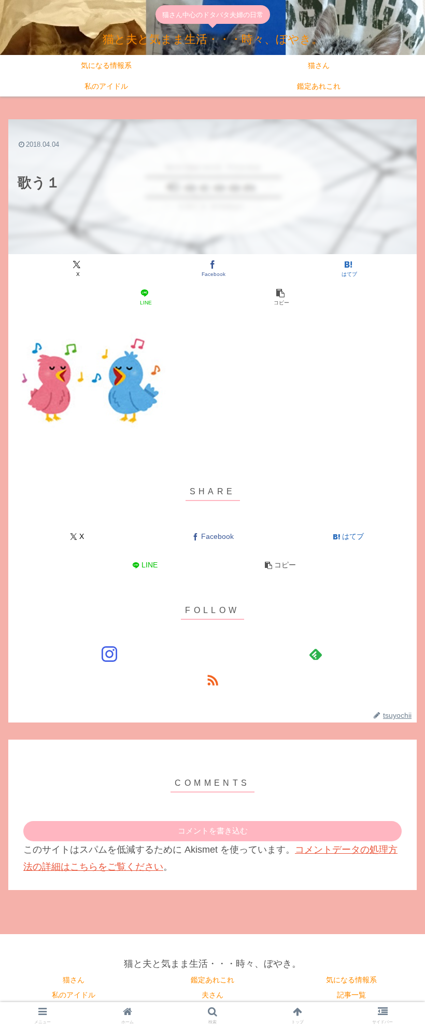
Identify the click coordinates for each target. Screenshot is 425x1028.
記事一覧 (351, 995)
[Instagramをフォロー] (109, 654)
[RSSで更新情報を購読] (212, 680)
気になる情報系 (351, 980)
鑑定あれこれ (212, 980)
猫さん (73, 980)
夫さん (212, 995)
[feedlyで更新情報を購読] (316, 654)
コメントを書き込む (213, 830)
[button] (280, 297)
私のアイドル (73, 995)
